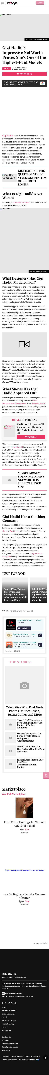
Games (4, 1027)
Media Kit (6, 1050)
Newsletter (6, 1031)
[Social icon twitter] (24, 973)
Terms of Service (31, 1056)
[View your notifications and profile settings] (45, 1057)
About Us (5, 1040)
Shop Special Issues (10, 1047)
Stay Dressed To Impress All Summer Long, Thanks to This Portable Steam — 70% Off (30, 428)
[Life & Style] (11, 3)
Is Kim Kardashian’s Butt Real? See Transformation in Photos (30, 764)
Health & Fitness (9, 1021)
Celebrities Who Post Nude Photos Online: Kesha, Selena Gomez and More (24, 711)
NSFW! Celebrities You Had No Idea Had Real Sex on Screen (30, 749)
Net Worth (28, 611)
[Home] (24, 961)
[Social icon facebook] (19, 973)
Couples (5, 1017)
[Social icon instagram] (28, 973)
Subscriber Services (10, 1044)
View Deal (31, 437)
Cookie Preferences (9, 1060)
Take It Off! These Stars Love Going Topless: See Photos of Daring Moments (29, 724)
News (6, 68)
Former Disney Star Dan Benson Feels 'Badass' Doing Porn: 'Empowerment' (29, 737)
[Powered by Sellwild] (43, 943)
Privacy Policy (17, 1056)
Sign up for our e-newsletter (14, 977)
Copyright (6, 1056)
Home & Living (8, 1024)
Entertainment (8, 1014)
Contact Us (6, 1037)
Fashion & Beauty (9, 1010)
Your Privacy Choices (27, 1060)
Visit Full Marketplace (14, 794)
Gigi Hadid (15, 611)
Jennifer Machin (20, 69)
